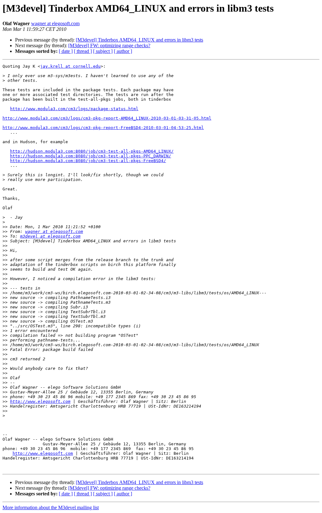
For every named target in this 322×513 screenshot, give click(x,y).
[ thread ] (83, 51)
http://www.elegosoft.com (40, 401)
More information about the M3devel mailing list (51, 507)
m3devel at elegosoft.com (50, 236)
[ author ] (123, 51)
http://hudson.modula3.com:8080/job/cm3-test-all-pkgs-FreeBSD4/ (88, 160)
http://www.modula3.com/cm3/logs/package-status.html (74, 108)
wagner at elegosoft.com (55, 23)
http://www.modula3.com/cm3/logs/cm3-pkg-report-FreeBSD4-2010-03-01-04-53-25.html (103, 127)
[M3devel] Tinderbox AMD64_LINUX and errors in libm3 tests (139, 39)
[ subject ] (103, 51)
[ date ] (66, 51)
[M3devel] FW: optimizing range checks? (109, 45)
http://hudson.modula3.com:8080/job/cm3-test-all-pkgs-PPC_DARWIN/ (90, 156)
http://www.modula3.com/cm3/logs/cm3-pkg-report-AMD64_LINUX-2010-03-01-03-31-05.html (107, 118)
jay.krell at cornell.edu (70, 66)
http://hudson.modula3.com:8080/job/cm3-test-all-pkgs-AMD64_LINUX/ (92, 151)
